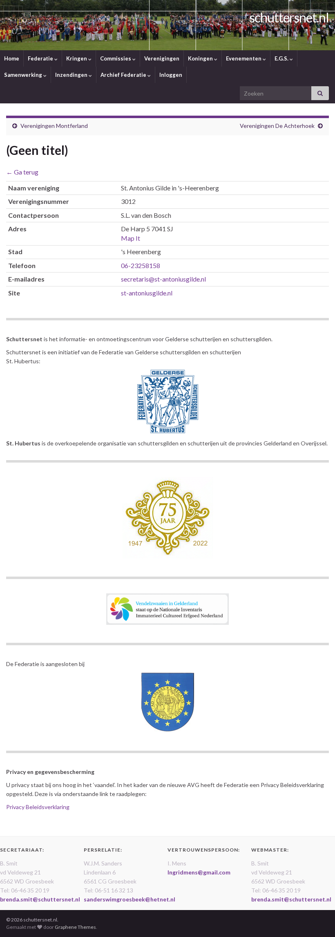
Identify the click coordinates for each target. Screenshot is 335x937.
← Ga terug (22, 172)
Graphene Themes (75, 927)
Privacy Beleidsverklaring (37, 806)
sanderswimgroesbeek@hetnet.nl (129, 899)
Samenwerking (23, 75)
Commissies (116, 58)
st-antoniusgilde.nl (146, 293)
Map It (130, 238)
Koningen (201, 58)
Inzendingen (72, 75)
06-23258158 (140, 265)
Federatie (41, 58)
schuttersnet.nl (289, 17)
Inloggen (170, 75)
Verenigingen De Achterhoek (277, 125)
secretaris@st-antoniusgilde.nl (163, 279)
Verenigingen (161, 58)
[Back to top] (316, 918)
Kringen (77, 58)
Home (11, 58)
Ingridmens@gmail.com (199, 872)
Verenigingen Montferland (54, 125)
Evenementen (244, 58)
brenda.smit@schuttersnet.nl (40, 899)
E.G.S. (282, 58)
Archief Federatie (123, 75)
